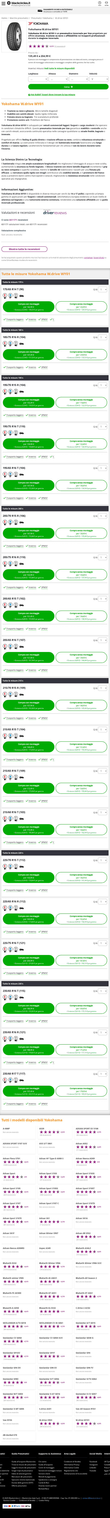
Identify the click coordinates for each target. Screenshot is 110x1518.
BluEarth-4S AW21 (48, 1278)
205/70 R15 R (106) (14, 515)
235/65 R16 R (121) (14, 1032)
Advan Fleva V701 (11, 1158)
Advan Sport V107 (11, 1203)
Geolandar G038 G (84, 1337)
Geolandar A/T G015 (85, 1323)
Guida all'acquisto (46, 1464)
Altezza (52, 73)
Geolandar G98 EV (48, 1367)
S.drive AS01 (45, 1408)
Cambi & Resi (44, 1482)
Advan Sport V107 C (49, 1203)
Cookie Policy (44, 1500)
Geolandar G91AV (11, 1352)
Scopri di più (99, 257)
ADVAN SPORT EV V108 (87, 1128)
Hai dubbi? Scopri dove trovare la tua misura (52, 94)
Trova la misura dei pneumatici (24, 1464)
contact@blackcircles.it (91, 1498)
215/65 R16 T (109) (14, 770)
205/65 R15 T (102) (14, 598)
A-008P (6, 1128)
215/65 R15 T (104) (14, 729)
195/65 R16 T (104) (14, 468)
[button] (3, 3)
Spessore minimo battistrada (23, 1479)
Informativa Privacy (71, 1464)
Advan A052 (82, 1143)
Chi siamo (42, 1461)
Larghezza (33, 73)
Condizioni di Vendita (72, 1461)
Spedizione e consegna (48, 1479)
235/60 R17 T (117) (14, 1073)
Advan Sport (9, 1173)
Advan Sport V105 (11, 1188)
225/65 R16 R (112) (14, 901)
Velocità (93, 73)
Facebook (93, 1461)
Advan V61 (44, 1218)
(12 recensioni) (59, 46)
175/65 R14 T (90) (13, 289)
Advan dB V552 (83, 1233)
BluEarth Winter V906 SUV (88, 1263)
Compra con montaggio (29, 307)
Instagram (94, 1464)
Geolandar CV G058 (12, 1337)
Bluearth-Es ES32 (47, 1308)
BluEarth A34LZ (83, 1248)
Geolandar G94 (83, 1352)
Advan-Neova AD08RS (13, 1248)
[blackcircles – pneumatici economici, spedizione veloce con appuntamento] (19, 3)
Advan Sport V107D (85, 1203)
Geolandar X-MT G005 (13, 1408)
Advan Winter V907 (48, 1233)
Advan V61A (82, 1218)
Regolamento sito (71, 1470)
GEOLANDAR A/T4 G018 (14, 1323)
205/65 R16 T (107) (14, 640)
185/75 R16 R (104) (14, 337)
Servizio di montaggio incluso (50, 1470)
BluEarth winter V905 (13, 1278)
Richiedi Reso (44, 1489)
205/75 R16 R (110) (14, 557)
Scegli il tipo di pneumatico (22, 1470)
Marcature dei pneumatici (22, 1476)
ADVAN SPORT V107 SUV (15, 1143)
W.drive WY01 (83, 1420)
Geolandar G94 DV (12, 1367)
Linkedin (93, 1467)
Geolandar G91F (47, 1352)
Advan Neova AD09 (85, 1158)
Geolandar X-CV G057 (86, 1394)
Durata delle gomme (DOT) (22, 1482)
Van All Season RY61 (86, 1408)
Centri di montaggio (46, 1467)
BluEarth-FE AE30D (12, 1293)
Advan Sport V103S (85, 1173)
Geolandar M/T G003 (13, 1394)
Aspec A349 (45, 1248)
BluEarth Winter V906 (49, 1263)
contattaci (88, 257)
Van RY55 (7, 1420)
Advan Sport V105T (85, 1188)
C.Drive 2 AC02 (83, 1308)
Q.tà (95, 289)
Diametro (73, 73)
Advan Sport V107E (12, 1218)
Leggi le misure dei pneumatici (24, 1467)
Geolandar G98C (11, 1379)
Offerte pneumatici (19, 1486)
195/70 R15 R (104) (14, 385)
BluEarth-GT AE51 (47, 1293)
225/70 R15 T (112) (14, 860)
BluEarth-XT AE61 (84, 1293)
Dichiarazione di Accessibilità (75, 1473)
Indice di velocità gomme (21, 1473)
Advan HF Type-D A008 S (51, 1158)
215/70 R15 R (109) (14, 688)
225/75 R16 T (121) (14, 943)
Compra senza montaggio (81, 307)
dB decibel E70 (10, 1435)
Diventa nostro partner (48, 1486)
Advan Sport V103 (48, 1173)
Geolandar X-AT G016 (49, 1394)
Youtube (93, 1470)
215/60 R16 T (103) (14, 812)
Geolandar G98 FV (84, 1367)
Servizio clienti (44, 1473)
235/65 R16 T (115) (14, 990)
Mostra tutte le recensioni (24, 249)
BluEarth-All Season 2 (86, 1278)
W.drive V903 (45, 1420)
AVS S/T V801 (45, 1143)
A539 (41, 1128)
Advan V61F (8, 1233)
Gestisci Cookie (9, 1500)
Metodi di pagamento (47, 1476)
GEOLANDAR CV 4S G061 (51, 1323)
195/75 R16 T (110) (14, 426)
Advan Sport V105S (48, 1188)
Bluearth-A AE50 (11, 1308)
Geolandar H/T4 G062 (86, 1379)
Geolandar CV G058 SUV (51, 1337)
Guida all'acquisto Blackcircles (24, 1461)
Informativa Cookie (71, 1467)
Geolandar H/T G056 (49, 1379)
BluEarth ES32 (9, 1263)
